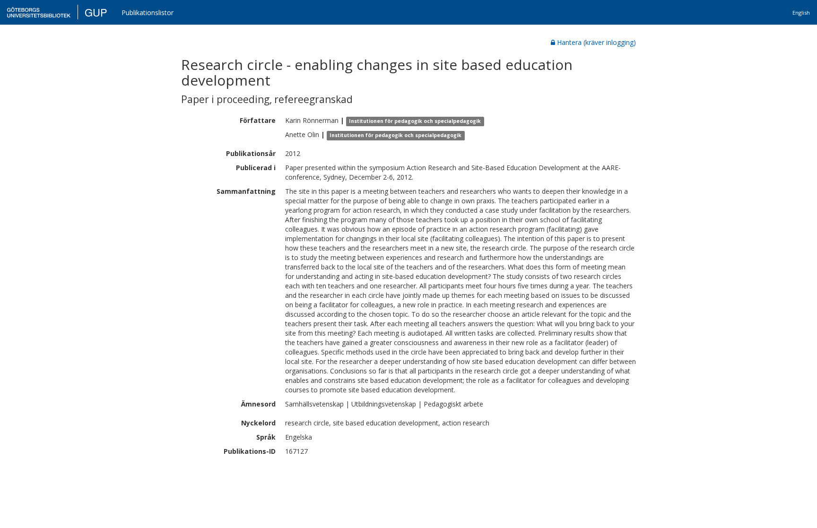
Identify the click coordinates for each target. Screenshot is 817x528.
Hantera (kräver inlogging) (596, 42)
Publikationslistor (148, 12)
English (801, 12)
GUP (96, 12)
